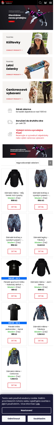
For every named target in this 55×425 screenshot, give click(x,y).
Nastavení (26, 410)
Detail (14, 207)
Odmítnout (14, 418)
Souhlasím (39, 418)
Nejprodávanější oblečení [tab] (27, 163)
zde (38, 403)
